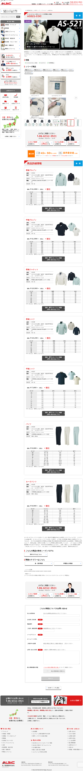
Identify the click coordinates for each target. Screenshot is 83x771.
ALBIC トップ (37, 10)
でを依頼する (60, 143)
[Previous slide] (30, 98)
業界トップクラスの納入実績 (40, 736)
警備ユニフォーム (6, 751)
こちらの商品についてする (12, 62)
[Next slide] (76, 98)
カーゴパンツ (28, 72)
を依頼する (32, 143)
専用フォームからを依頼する (11, 69)
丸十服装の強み (36, 747)
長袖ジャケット (46, 69)
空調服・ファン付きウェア (9, 736)
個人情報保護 (72, 742)
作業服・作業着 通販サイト (76, 749)
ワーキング (44, 10)
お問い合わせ (72, 731)
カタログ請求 (72, 733)
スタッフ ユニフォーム (8, 742)
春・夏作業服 (39, 563)
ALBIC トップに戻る (53, 687)
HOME (57, 2)
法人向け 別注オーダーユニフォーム (42, 745)
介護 (3, 745)
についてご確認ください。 (58, 667)
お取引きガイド (73, 745)
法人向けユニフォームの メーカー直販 (42, 743)
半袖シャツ (63, 69)
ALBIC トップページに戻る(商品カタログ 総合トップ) (10, 11)
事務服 (4, 738)
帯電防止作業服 (68, 563)
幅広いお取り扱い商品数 (39, 749)
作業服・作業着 (6, 733)
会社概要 (35, 731)
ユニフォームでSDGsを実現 (40, 752)
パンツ (70, 69)
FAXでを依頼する (11, 76)
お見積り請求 (72, 736)
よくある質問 (66, 2)
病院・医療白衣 (6, 749)
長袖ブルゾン (28, 69)
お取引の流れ (72, 738)
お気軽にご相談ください (10, 136)
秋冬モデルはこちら (36, 554)
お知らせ (71, 747)
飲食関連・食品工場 (7, 747)
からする (45, 143)
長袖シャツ (55, 69)
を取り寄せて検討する (10, 56)
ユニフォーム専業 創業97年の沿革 (41, 733)
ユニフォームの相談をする (40, 701)
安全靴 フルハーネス (7, 740)
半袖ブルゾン (37, 69)
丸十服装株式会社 (29, 10)
